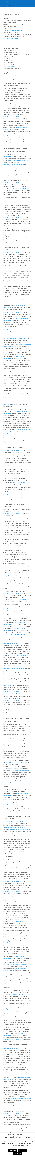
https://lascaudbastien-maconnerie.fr (13, 116)
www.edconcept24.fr (16, 66)
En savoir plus (23, 1146)
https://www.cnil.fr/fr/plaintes (18, 634)
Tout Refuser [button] (22, 1150)
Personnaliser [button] (17, 1153)
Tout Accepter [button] (12, 1150)
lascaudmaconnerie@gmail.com (16, 30)
